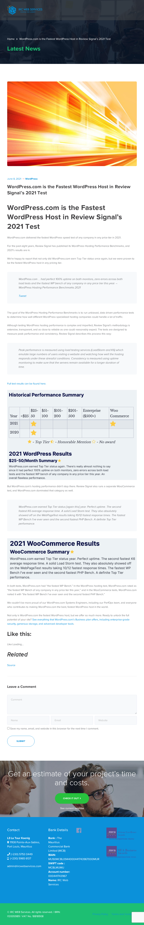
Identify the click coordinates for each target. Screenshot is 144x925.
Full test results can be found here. (26, 383)
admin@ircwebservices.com (24, 866)
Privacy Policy (100, 914)
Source (11, 665)
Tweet (22, 296)
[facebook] (78, 829)
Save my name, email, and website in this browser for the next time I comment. (54, 728)
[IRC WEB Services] (24, 9)
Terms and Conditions (124, 914)
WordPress (31, 178)
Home (11, 39)
